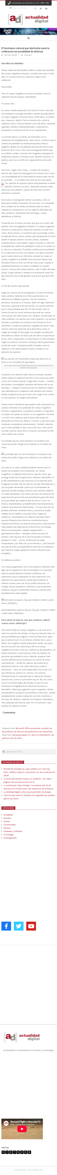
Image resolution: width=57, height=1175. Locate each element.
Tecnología (8, 834)
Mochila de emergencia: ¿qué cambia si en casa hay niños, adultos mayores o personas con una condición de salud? (29, 772)
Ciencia (6, 821)
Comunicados (9, 824)
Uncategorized (9, 838)
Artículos (7, 818)
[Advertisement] (22, 869)
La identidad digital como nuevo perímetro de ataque (27, 792)
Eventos (7, 828)
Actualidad (8, 814)
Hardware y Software (12, 831)
